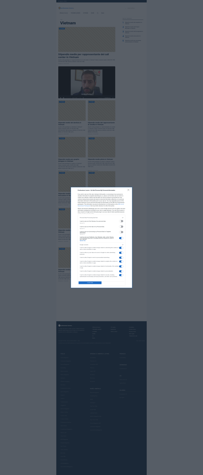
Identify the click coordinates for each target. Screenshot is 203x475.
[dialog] (101, 237)
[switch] (121, 221)
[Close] (128, 190)
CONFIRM (90, 282)
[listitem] (101, 217)
